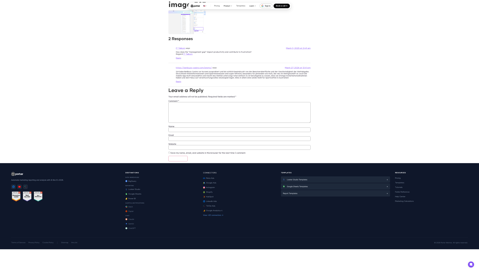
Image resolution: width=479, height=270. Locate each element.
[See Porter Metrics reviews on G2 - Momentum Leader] (16, 197)
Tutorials (399, 187)
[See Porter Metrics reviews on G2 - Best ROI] (27, 197)
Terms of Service (18, 243)
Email (171, 135)
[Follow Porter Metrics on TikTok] (25, 186)
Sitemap (64, 243)
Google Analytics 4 (214, 211)
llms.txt (74, 243)
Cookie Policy (48, 243)
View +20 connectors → (213, 215)
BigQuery (132, 181)
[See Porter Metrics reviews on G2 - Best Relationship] (38, 197)
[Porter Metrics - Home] (195, 5)
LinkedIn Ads (211, 201)
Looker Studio (134, 189)
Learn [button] (251, 6)
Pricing (217, 6)
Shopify (209, 192)
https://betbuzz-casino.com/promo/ (194, 68)
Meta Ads (210, 178)
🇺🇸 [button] (204, 6)
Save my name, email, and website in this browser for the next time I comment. (208, 153)
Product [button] (227, 6)
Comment (173, 101)
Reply (178, 58)
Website (172, 144)
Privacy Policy (33, 243)
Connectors (210, 173)
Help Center (400, 197)
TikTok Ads (210, 206)
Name (171, 126)
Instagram (210, 187)
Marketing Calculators (404, 201)
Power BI (132, 199)
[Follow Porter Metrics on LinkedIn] (13, 186)
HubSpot (210, 197)
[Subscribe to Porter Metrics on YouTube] (19, 186)
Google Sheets (134, 194)
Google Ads (211, 183)
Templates (240, 6)
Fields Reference (402, 192)
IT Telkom (180, 48)
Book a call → (281, 6)
